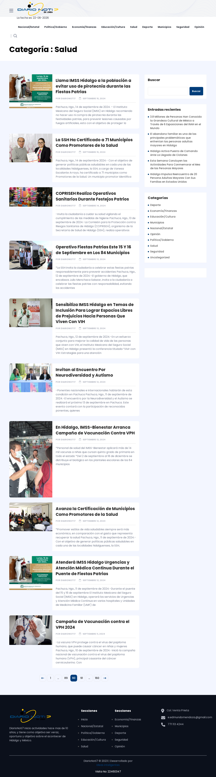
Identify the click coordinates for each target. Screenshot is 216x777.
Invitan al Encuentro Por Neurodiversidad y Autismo (84, 372)
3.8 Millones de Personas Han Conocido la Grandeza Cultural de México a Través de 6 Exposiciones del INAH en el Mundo (176, 122)
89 (66, 678)
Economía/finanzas (84, 27)
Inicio (84, 719)
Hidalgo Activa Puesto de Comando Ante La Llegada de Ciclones (174, 153)
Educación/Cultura (113, 27)
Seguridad (182, 27)
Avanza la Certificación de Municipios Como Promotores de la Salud (95, 511)
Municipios (164, 27)
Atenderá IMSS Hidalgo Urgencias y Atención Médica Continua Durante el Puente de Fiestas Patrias (95, 567)
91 (81, 678)
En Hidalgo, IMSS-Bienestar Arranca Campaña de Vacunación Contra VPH (95, 430)
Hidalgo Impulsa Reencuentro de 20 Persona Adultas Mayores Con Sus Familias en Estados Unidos (173, 178)
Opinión (199, 27)
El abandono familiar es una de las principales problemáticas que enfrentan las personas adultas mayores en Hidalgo (173, 139)
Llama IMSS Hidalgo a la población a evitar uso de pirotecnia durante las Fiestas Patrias (93, 86)
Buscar (154, 80)
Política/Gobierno (55, 27)
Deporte (147, 27)
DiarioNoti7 (68, 98)
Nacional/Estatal (28, 27)
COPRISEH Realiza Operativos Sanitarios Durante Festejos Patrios (92, 196)
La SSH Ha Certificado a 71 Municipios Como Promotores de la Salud (94, 142)
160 (97, 678)
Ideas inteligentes (108, 765)
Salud (133, 27)
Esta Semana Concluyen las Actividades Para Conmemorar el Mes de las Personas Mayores (175, 164)
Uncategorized (160, 257)
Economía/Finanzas (163, 211)
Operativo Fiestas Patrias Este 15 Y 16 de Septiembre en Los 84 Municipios (93, 249)
